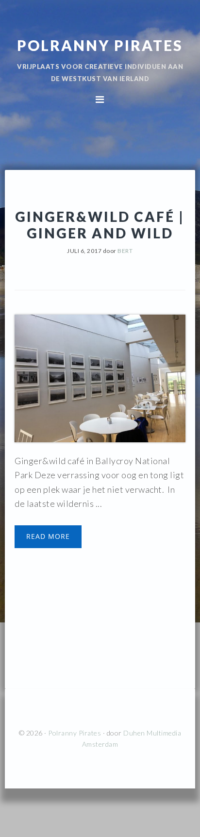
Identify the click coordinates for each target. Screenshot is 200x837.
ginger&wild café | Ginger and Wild (99, 224)
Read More (48, 536)
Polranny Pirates (100, 45)
